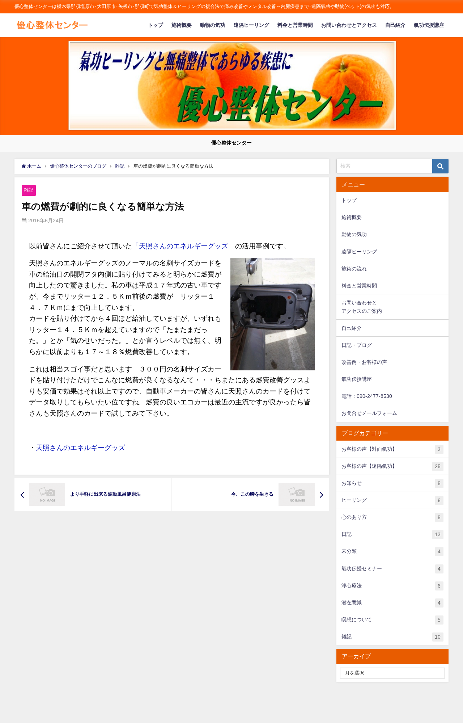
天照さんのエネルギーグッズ (80, 447)
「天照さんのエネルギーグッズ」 (183, 246)
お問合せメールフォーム (369, 413)
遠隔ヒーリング (251, 25)
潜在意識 (391, 602)
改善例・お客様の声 (364, 362)
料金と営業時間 (295, 25)
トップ (155, 25)
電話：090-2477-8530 (366, 396)
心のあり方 (391, 517)
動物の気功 (212, 25)
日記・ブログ (356, 345)
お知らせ (391, 483)
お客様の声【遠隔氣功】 (391, 466)
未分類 (391, 551)
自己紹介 (395, 25)
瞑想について (391, 619)
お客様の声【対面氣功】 (391, 449)
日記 (391, 534)
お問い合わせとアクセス (349, 25)
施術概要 (181, 25)
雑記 (28, 190)
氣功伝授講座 (429, 25)
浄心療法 (391, 585)
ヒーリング (391, 500)
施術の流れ (354, 268)
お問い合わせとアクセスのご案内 (361, 307)
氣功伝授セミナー (391, 568)
